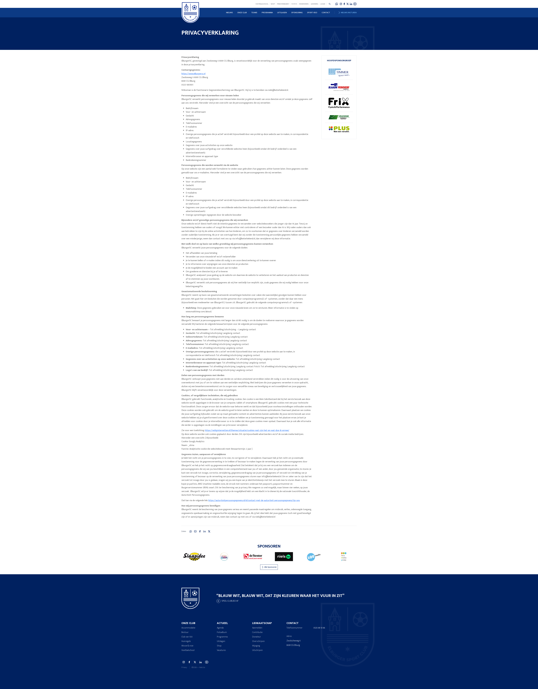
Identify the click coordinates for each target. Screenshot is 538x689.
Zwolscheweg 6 (293, 641)
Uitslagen (282, 12)
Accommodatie (188, 628)
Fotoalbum (222, 632)
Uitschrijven (257, 650)
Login (322, 4)
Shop (273, 4)
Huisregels (186, 641)
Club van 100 (187, 637)
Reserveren (304, 4)
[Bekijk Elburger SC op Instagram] (341, 4)
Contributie (257, 632)
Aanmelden (257, 628)
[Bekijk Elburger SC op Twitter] (347, 4)
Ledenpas (314, 4)
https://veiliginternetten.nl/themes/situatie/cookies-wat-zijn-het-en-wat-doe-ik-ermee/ (247, 430)
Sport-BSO (312, 12)
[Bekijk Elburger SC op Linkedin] (351, 4)
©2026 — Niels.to (198, 667)
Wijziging (256, 646)
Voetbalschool (262, 4)
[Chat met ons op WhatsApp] (336, 4)
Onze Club (242, 12)
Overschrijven (258, 641)
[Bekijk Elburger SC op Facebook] (344, 4)
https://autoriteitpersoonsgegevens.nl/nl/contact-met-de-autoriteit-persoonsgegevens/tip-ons (254, 500)
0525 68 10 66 (319, 628)
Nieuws (229, 12)
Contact (326, 12)
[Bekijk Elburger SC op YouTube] (355, 4)
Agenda (220, 628)
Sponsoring (297, 12)
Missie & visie (187, 646)
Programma (267, 12)
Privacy (184, 667)
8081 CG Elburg (293, 645)
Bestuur (185, 632)
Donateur (256, 637)
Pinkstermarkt (283, 4)
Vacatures (221, 650)
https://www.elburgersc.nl (193, 74)
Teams (254, 12)
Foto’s (294, 4)
